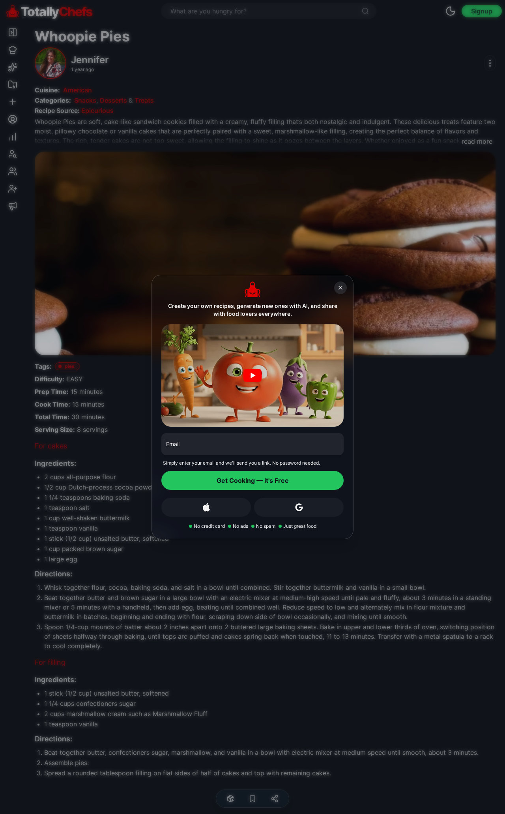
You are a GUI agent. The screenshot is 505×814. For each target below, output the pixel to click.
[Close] (340, 287)
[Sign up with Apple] (206, 507)
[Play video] (252, 375)
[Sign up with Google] (299, 507)
